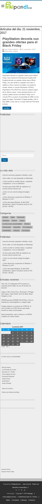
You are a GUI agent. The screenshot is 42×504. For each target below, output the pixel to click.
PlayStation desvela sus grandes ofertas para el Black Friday (20, 42)
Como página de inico (8, 374)
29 (13, 344)
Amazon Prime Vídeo (7, 471)
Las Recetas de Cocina (9, 369)
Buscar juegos (6, 367)
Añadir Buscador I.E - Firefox (28, 497)
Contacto (32, 500)
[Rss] (16, 490)
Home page (10, 493)
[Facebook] (19, 490)
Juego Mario (6, 381)
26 (31, 341)
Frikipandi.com (16, 484)
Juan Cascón (27, 484)
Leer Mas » (7, 108)
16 (17, 338)
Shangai (30, 493)
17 (22, 338)
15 (13, 338)
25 (27, 341)
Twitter (8, 500)
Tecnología (25, 230)
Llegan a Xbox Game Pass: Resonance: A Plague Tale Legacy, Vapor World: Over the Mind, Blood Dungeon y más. (17, 294)
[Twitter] (22, 490)
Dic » (8, 346)
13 (4, 338)
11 (27, 335)
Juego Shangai (6, 383)
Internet (14, 220)
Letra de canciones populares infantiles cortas (17, 175)
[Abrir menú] (3, 6)
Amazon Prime (5, 469)
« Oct (3, 346)
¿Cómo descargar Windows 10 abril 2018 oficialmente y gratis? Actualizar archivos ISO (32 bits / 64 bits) (17, 204)
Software (16, 230)
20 (4, 341)
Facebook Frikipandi (8, 376)
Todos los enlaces (7, 388)
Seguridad (17, 227)
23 (17, 341)
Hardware (6, 220)
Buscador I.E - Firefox (8, 372)
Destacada (8, 51)
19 (31, 338)
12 (31, 335)
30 (17, 344)
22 (13, 341)
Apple (12, 217)
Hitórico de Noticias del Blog (10, 392)
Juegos (15, 51)
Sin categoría (27, 227)
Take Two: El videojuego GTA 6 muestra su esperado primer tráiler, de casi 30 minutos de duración (16, 286)
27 (4, 344)
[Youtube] (25, 490)
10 (22, 335)
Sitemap (24, 500)
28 (8, 344)
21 (8, 341)
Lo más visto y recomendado (12, 224)
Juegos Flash (6, 379)
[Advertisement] (18, 131)
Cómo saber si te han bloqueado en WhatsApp (17, 178)
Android (5, 217)
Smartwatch (7, 230)
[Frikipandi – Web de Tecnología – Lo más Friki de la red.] (21, 5)
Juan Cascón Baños (11, 49)
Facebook (16, 500)
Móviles (27, 224)
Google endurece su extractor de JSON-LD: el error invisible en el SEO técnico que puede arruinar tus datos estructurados (16, 308)
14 (8, 338)
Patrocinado (7, 227)
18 (27, 338)
